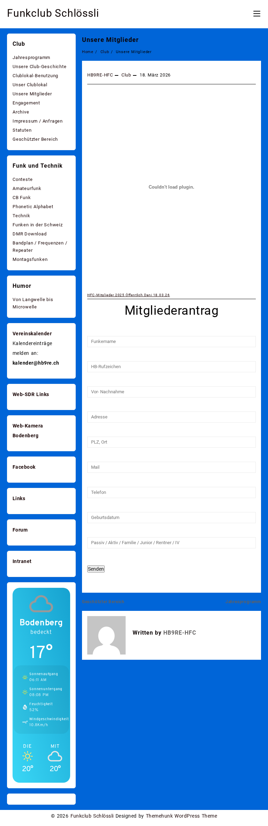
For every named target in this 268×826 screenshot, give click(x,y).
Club (126, 75)
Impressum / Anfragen (38, 121)
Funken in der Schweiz (38, 224)
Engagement (26, 102)
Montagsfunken (30, 259)
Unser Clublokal (30, 84)
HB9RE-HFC (100, 75)
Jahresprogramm (243, 601)
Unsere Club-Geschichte (40, 66)
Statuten (22, 130)
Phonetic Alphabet (33, 206)
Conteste (22, 179)
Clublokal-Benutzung (35, 75)
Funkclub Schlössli (53, 13)
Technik (21, 215)
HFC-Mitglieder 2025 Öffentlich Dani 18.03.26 (128, 295)
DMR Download (30, 233)
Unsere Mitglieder (110, 39)
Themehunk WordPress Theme (181, 816)
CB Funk (22, 197)
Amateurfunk (27, 188)
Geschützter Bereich (103, 601)
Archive (21, 112)
